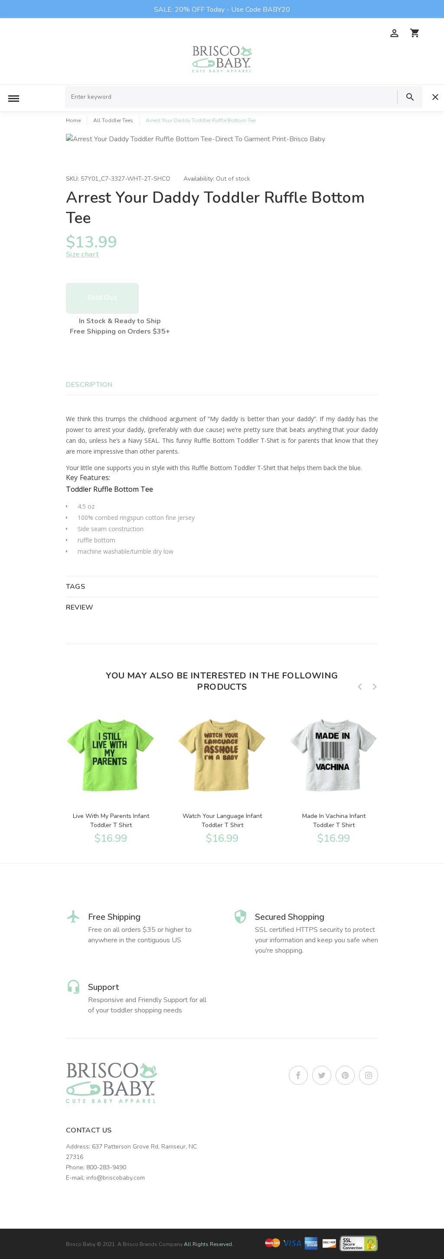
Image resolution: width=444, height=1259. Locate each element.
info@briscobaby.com (115, 1178)
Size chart (82, 254)
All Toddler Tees (113, 120)
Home (73, 120)
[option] (110, 774)
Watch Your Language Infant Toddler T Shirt (222, 820)
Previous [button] (360, 687)
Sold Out (102, 297)
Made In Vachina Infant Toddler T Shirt (334, 820)
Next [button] (374, 687)
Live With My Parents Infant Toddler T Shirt (111, 820)
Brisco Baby (80, 1244)
